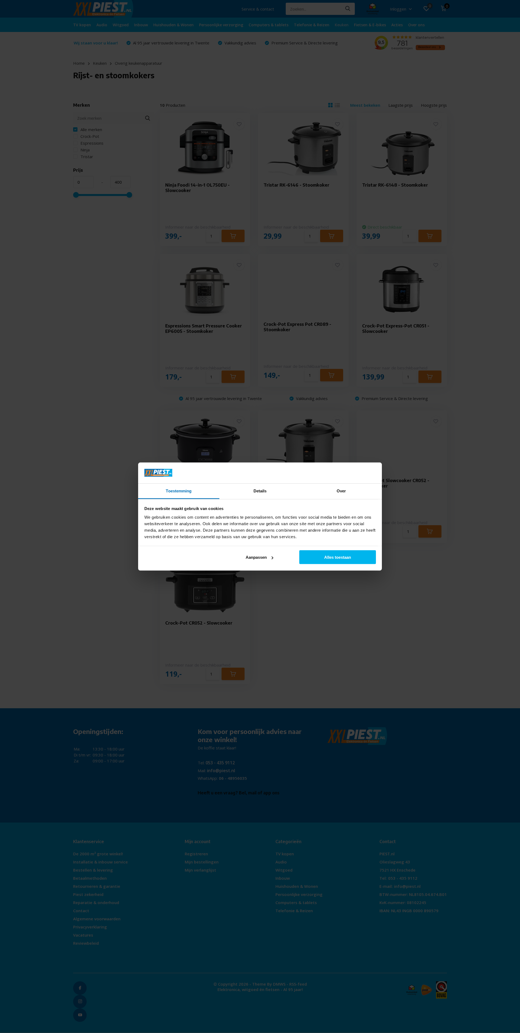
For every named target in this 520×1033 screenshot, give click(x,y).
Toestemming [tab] (178, 490)
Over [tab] (341, 490)
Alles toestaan (337, 557)
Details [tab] (260, 490)
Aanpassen (256, 557)
